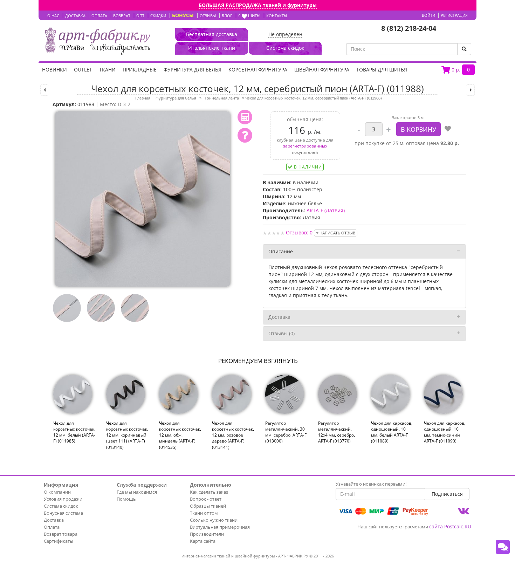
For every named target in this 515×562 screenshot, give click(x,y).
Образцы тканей (208, 506)
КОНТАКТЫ (276, 15)
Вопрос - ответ (205, 499)
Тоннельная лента (222, 98)
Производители (207, 534)
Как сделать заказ (209, 492)
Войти (428, 15)
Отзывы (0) (281, 333)
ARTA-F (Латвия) (326, 210)
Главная (142, 98)
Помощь (126, 499)
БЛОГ (227, 15)
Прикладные (140, 69)
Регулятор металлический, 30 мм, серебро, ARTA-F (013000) (286, 432)
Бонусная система (63, 513)
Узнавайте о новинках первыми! (371, 483)
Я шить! (249, 15)
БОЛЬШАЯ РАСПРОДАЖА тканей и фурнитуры (258, 5)
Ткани (107, 69)
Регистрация (454, 15)
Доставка (279, 317)
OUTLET (83, 69)
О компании (57, 492)
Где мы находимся (137, 492)
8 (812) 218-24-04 (408, 28)
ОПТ (140, 15)
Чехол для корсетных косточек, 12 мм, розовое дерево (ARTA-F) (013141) (233, 435)
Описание (280, 251)
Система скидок (61, 506)
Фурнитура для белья (192, 69)
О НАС (53, 15)
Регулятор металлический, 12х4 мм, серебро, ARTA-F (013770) (336, 432)
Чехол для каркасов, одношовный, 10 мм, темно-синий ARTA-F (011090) (444, 432)
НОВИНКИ (54, 69)
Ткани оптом (204, 513)
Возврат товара (60, 534)
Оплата (52, 527)
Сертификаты (58, 541)
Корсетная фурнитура (257, 69)
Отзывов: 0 (299, 232)
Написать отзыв (336, 233)
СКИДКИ (158, 15)
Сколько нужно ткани (214, 520)
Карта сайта (202, 541)
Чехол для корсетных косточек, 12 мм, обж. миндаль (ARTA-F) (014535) (180, 435)
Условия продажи (63, 499)
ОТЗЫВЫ (208, 15)
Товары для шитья (381, 69)
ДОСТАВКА (75, 15)
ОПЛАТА (99, 15)
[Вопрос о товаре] (245, 135)
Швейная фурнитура (321, 69)
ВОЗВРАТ (121, 15)
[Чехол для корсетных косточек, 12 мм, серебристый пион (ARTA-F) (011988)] (142, 198)
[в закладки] (447, 129)
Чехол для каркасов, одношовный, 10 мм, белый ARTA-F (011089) (391, 432)
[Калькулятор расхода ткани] (245, 117)
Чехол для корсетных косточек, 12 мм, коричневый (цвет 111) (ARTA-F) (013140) (127, 435)
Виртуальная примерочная (220, 527)
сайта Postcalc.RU (450, 526)
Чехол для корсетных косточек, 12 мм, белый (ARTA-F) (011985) (74, 432)
